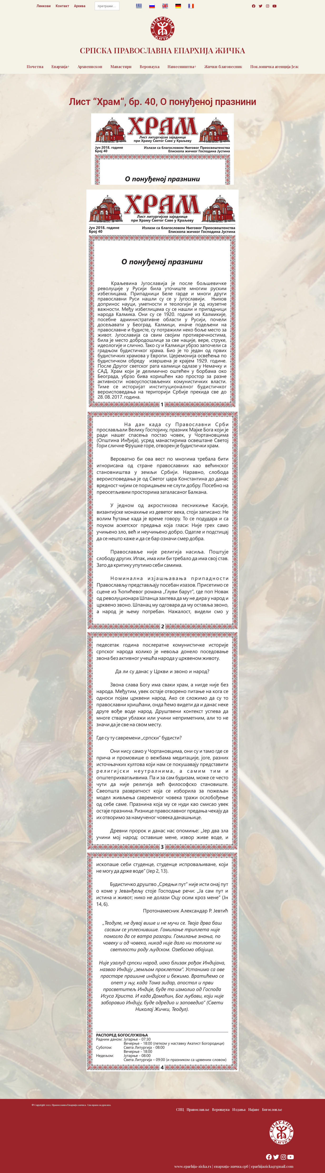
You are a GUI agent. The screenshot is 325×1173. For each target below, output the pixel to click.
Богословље (272, 1109)
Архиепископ (90, 66)
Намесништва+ (181, 66)
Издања (239, 1109)
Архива (79, 6)
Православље (198, 1109)
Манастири (121, 66)
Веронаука (149, 66)
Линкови (43, 6)
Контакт (62, 6)
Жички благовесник (223, 66)
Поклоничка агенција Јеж (274, 66)
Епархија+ (60, 66)
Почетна (35, 66)
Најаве (253, 1109)
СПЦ (180, 1109)
